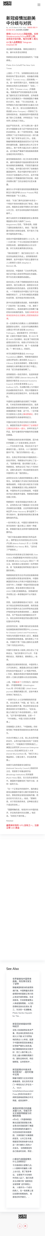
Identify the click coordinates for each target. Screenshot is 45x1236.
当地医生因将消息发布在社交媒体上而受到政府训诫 (22, 315)
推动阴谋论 (28, 414)
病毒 (34, 27)
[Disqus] (22, 874)
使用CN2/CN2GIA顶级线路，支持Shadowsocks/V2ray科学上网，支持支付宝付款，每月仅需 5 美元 (22, 36)
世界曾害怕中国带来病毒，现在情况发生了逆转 (22, 981)
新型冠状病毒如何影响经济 (22, 1025)
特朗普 (29, 27)
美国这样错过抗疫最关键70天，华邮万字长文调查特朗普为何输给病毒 (22, 1112)
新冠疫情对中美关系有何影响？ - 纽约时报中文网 (23, 1072)
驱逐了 (18, 682)
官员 (13, 30)
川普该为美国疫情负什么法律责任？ (22, 1160)
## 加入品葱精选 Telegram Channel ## (19, 43)
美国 (9, 30)
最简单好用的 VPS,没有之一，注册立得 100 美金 (22, 826)
